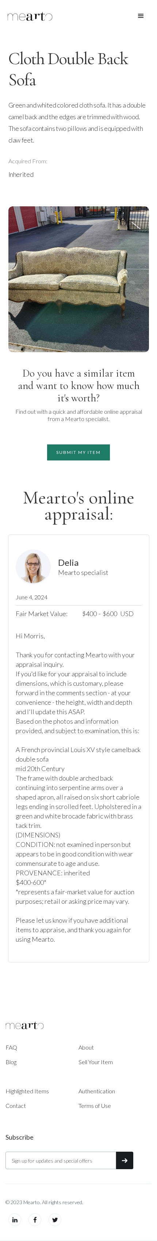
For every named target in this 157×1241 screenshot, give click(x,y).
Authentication (96, 1091)
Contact (15, 1105)
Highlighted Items (27, 1091)
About (86, 1047)
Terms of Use (94, 1105)
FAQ (11, 1047)
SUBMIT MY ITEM (78, 452)
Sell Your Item (95, 1061)
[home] (30, 16)
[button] (141, 16)
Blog (10, 1061)
